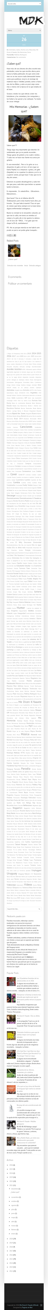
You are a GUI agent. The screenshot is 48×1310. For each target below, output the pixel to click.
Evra (32, 566)
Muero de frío (36, 729)
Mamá (23, 683)
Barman (17, 408)
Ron (13, 816)
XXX (18, 898)
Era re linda (24, 558)
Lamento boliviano (35, 652)
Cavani (30, 432)
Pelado (39, 774)
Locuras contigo (26, 668)
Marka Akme (19, 691)
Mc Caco (36, 696)
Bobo (10, 416)
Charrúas (14, 443)
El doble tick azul (27, 527)
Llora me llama (11, 665)
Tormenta (38, 857)
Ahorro (37, 374)
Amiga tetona (11, 385)
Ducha (9, 519)
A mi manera (36, 361)
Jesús (34, 621)
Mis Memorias (22, 52)
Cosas (33, 471)
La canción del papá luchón (23, 634)
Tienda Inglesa (36, 855)
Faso (40, 568)
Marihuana (38, 686)
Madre (34, 676)
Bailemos (38, 403)
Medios (32, 710)
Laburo (21, 652)
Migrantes (32, 715)
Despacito (10, 501)
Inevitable (38, 611)
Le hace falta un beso (34, 657)
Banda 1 (30, 406)
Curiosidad (19, 485)
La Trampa (33, 650)
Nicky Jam (33, 740)
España (19, 563)
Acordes (10, 369)
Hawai (21, 600)
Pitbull (21, 782)
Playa (35, 782)
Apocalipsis (10, 393)
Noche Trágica (30, 750)
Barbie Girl (37, 406)
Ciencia (19, 450)
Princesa (31, 792)
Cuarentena (20, 480)
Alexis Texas (29, 380)
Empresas (36, 548)
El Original (30, 535)
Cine (14, 453)
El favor (23, 529)
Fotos (20, 579)
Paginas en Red (27, 1307)
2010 (21, 353)
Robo (26, 813)
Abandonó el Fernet (22, 364)
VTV (28, 893)
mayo (13, 1217)
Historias (27, 602)
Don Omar (25, 516)
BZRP (30, 421)
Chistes (34, 445)
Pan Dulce (30, 763)
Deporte (38, 493)
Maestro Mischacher (13, 678)
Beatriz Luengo (12, 411)
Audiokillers (20, 398)
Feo (40, 571)
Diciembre (21, 506)
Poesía (13, 785)
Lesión (22, 660)
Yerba (32, 898)
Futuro (35, 581)
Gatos (18, 50)
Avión (15, 400)
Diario (16, 506)
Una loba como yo (13, 870)
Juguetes (34, 626)
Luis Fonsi (34, 673)
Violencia (25, 888)
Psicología (24, 798)
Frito (8, 581)
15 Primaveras (16, 353)
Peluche (26, 777)
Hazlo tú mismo (28, 600)
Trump (30, 863)
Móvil (26, 726)
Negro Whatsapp (24, 740)
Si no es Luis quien (18, 831)
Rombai (9, 816)
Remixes (38, 808)
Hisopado (15, 602)
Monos (9, 723)
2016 (9, 356)
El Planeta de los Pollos (22, 537)
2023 (32, 356)
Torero (32, 857)
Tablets (35, 844)
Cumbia (16, 482)
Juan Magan (11, 626)
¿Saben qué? (14, 63)
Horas (15, 605)
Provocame (16, 798)
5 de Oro (13, 359)
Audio (13, 398)
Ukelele (9, 868)
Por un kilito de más (27, 787)
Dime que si (24, 509)
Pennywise (38, 777)
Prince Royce (23, 792)
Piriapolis (15, 782)
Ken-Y (37, 629)
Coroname (18, 471)
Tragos (31, 860)
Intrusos (15, 618)
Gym (27, 594)
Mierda (26, 715)
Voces (8, 890)
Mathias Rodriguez (30, 694)
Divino (9, 514)
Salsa (8, 818)
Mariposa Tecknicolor (29, 689)
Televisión (10, 852)
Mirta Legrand (31, 718)
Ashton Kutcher (17, 395)
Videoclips (11, 884)
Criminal (28, 475)
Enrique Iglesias (29, 553)
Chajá (20, 440)
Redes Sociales (18, 805)
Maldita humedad (18, 681)
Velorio (39, 876)
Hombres (9, 605)
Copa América (28, 469)
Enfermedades (37, 550)
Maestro (38, 676)
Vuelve (36, 893)
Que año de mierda (35, 800)
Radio (19, 803)
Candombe (38, 427)
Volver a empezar (20, 890)
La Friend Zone (17, 642)
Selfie (25, 824)
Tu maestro (25, 865)
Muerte (9, 731)
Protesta (9, 798)
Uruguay (12, 873)
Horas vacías (22, 605)
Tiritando (26, 857)
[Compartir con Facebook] (15, 235)
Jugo (28, 626)
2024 (36, 356)
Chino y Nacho (26, 445)
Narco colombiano (27, 737)
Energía (27, 550)
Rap (34, 803)
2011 (25, 353)
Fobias (9, 579)
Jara (17, 621)
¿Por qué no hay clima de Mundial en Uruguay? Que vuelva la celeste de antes (28, 1088)
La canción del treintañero (23, 637)
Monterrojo (22, 723)
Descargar (11, 495)
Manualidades (37, 683)
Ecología (19, 522)
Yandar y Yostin (25, 898)
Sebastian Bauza (12, 824)
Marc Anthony (18, 686)
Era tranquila (34, 558)
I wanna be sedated (32, 608)
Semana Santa (32, 824)
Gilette (18, 586)
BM (8, 416)
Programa (10, 795)
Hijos (35, 600)
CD (34, 432)
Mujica (32, 731)
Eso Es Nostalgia (29, 560)
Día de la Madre (23, 501)
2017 (14, 356)
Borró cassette (37, 416)
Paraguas (38, 766)
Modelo (26, 721)
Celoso (20, 435)
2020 (21, 356)
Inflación (10, 613)
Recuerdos (10, 805)
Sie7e (27, 831)
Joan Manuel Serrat (16, 624)
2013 (29, 353)
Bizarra (34, 413)
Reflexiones (27, 805)
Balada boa (16, 406)
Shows (27, 829)
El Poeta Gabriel (34, 537)
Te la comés (17, 850)
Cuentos (9, 483)
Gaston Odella (36, 584)
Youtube (32, 901)
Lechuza (9, 660)
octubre (14, 1201)
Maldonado (11, 683)
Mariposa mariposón (14, 689)
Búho (17, 421)
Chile (8, 445)
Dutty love (10, 522)
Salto (12, 818)
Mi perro (36, 713)
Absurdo (9, 367)
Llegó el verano (36, 663)
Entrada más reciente (15, 265)
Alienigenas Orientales (22, 382)
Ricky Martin (11, 813)
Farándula (34, 568)
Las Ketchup (23, 655)
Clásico (13, 458)
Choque (21, 448)
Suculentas (10, 842)
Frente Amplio (32, 579)
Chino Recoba (15, 445)
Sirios (35, 837)
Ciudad (19, 453)
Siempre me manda (12, 834)
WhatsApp (38, 895)
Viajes (39, 879)
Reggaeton (17, 808)
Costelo (38, 471)
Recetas (39, 803)
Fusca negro (23, 581)
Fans (28, 568)
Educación (26, 522)
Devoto (15, 501)
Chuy (31, 448)
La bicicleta (16, 631)
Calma (26, 424)
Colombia (9, 461)
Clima (18, 458)
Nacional (34, 734)
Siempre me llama (35, 831)
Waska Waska (30, 895)
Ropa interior (19, 816)
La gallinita (25, 642)
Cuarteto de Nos (36, 480)
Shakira (34, 826)
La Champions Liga (13, 639)
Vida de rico (30, 882)
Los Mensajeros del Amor (26, 670)
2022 (28, 356)
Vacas (8, 876)
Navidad (9, 740)
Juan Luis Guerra (36, 624)
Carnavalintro (37, 430)
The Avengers (36, 852)
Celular (25, 435)
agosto (14, 1205)
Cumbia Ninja (36, 483)
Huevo (14, 608)
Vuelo (31, 893)
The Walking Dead (21, 855)
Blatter (39, 413)
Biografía (28, 413)
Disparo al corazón (35, 511)
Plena (39, 782)
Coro (13, 471)
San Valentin (28, 818)
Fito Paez (34, 576)
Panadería (38, 763)
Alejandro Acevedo (28, 377)
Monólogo (38, 721)
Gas (31, 584)
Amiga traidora (21, 385)
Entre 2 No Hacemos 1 (17, 555)
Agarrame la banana (20, 372)
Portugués (19, 790)
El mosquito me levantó (19, 535)
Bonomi (23, 416)
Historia (21, 602)
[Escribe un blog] (10, 235)
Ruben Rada (33, 816)
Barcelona (10, 408)
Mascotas (32, 50)
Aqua (16, 393)
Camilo (9, 427)
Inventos (26, 618)
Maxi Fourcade (15, 696)
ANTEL (32, 390)
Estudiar (28, 566)
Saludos (21, 818)
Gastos (9, 586)
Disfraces (26, 511)
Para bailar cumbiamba (29, 766)
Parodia (25, 768)
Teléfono (38, 850)
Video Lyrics (37, 882)
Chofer (16, 448)
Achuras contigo (25, 367)
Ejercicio (35, 522)
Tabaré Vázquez (21, 844)
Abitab (39, 364)
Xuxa (15, 898)
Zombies (9, 903)
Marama (9, 686)
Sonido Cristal (31, 839)
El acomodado (30, 524)
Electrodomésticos (12, 545)
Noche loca (21, 750)
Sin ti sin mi (28, 837)
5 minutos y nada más (31, 359)
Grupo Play (17, 592)
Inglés (15, 613)
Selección (20, 824)
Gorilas (22, 589)
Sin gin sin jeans (36, 834)
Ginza (30, 586)
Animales (12, 50)
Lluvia (29, 665)
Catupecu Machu (23, 432)
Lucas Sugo (10, 673)
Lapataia (9, 655)
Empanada (29, 548)
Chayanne (20, 443)
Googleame (15, 589)
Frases (25, 579)
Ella (19, 545)
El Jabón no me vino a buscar (30, 532)
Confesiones (10, 466)
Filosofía (13, 576)
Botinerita (10, 419)
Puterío (26, 800)
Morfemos (38, 723)
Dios (21, 511)
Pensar (18, 779)
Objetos (28, 753)
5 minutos (20, 359)
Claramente (17, 456)
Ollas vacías (22, 758)
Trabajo (25, 860)
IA (40, 608)
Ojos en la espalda (32, 755)
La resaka (17, 650)
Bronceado (33, 419)
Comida (19, 461)
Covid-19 (21, 475)
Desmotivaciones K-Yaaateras (30, 498)
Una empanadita (36, 868)
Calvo (30, 424)
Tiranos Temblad (16, 857)
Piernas (9, 782)
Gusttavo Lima (21, 594)
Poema (9, 785)
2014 (34, 353)
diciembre (14, 1189)
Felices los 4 (35, 571)
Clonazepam (24, 458)
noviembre (15, 1197)
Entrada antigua (35, 265)
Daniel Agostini (32, 488)
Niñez (39, 740)
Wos (12, 898)
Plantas (26, 782)
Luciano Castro (19, 673)
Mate (14, 694)
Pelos (21, 777)
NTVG (23, 753)
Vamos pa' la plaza (26, 876)
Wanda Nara (22, 895)
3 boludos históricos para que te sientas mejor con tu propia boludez (28, 1034)
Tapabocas (28, 847)
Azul (29, 400)
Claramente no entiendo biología (31, 456)
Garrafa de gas (24, 584)
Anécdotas (10, 390)
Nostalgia (10, 753)
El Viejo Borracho (31, 540)
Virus (31, 887)
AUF (25, 398)
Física (28, 576)
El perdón (37, 535)
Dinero (9, 511)
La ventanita (15, 652)
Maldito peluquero (34, 681)
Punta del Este (19, 800)
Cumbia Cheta (26, 483)
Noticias (17, 753)
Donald (32, 516)
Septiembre (10, 826)
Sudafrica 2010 (19, 842)
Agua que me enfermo (34, 372)
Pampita (23, 763)
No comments (21, 57)
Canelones (10, 430)
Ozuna (13, 760)
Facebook (10, 568)
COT (8, 475)
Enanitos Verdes (17, 550)
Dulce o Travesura (28, 519)
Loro (27, 50)
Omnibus (29, 758)
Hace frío (38, 594)
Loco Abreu (17, 668)
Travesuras (37, 860)
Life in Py (16, 663)
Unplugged (36, 870)
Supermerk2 (10, 844)
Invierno (32, 618)
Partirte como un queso (21, 772)
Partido (34, 769)
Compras (28, 463)
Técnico (25, 850)
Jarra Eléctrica (27, 621)
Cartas (15, 432)
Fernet (15, 573)
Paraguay (10, 769)
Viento (35, 885)
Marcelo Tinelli (29, 686)
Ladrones (27, 652)
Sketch (9, 839)
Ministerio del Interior (15, 718)
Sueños (27, 842)
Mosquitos (17, 726)
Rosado (26, 816)
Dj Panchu (24, 514)
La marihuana (11, 644)
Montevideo (30, 723)
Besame (39, 411)
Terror (27, 852)
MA (25, 676)
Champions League (35, 440)
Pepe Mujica (32, 779)
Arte (40, 393)
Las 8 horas (15, 655)
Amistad (34, 385)
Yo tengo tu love (24, 901)
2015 (39, 353)
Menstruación (14, 713)
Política (35, 784)
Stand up (38, 839)
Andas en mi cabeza (20, 387)
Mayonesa (23, 696)
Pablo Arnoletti (20, 760)
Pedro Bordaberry (21, 774)
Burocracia (22, 421)
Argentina (33, 393)
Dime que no (15, 509)
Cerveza (30, 438)
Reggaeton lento (29, 808)
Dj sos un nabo (35, 514)
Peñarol (24, 779)
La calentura (25, 631)
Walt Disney (14, 895)
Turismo (33, 865)
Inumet (20, 618)
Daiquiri (35, 485)
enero (13, 1234)
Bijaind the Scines (18, 413)
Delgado (17, 493)
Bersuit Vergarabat (30, 411)
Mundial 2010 (11, 735)
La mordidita (20, 644)
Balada (9, 406)
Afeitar (39, 369)
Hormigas (29, 605)
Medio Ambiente (24, 710)
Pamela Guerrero (13, 763)
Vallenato (18, 876)
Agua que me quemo (13, 374)
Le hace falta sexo (21, 657)
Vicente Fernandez (17, 882)
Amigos (28, 385)
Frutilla (17, 581)
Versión (35, 879)
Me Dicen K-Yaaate (29, 702)
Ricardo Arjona (25, 811)
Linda (25, 663)
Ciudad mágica (36, 453)
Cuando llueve (11, 477)
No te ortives (11, 748)
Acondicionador (36, 367)
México (31, 713)
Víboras (9, 882)
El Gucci (37, 529)
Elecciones (27, 542)
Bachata (35, 400)
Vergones (29, 879)
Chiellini (38, 443)
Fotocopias (14, 579)
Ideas (8, 611)
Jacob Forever (11, 621)
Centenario (31, 435)
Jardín (20, 621)
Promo (31, 795)
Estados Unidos (32, 563)
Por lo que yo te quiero (14, 787)
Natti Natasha (37, 737)
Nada (39, 735)
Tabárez (30, 844)
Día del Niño (31, 503)
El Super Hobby (15, 540)
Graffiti (27, 589)
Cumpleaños (11, 485)
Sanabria (34, 818)
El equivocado (16, 529)
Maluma (18, 683)
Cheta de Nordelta (29, 443)
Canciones (26, 427)
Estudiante (20, 566)
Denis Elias (31, 493)
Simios (21, 834)
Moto (22, 726)
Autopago (10, 400)
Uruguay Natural (24, 874)
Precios (34, 790)
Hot (34, 605)
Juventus (17, 629)
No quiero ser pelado (22, 745)
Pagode (27, 760)
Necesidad (16, 740)
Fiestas (21, 573)
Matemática (20, 694)
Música (25, 734)
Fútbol (30, 581)
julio (13, 1209)
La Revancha (25, 650)
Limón (21, 663)
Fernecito (10, 573)
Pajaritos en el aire (35, 760)
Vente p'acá (10, 879)
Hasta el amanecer (29, 597)
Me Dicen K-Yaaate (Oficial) (29, 1305)
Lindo (29, 663)
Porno (13, 790)
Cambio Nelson (36, 424)
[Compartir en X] (12, 235)
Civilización (10, 456)
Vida (25, 882)
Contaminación (18, 469)
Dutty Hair (38, 519)
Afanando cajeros (31, 369)
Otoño (9, 760)
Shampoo (14, 829)
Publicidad (32, 798)
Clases (9, 458)
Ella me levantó (26, 545)
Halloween (10, 597)
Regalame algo (37, 805)
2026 (8, 359)
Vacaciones (37, 874)
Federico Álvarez (26, 571)
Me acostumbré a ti (17, 699)
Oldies (17, 758)
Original (35, 758)
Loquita (34, 668)
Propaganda (37, 795)
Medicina (15, 710)
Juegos (24, 626)
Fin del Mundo (21, 576)
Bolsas (19, 416)
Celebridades (14, 435)
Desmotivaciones (13, 498)
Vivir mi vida (37, 888)
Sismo (39, 837)
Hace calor (32, 594)
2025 (39, 356)
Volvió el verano (16, 893)
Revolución (16, 811)
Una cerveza (27, 868)
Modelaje (19, 721)
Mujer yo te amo (18, 731)
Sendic (39, 824)
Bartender (29, 408)
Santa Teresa (15, 821)
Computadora (37, 463)
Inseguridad (22, 613)
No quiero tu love (35, 745)
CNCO (30, 458)
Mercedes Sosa (23, 713)
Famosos (22, 568)
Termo (15, 852)
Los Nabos (37, 670)
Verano (16, 879)
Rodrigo (38, 813)
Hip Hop (9, 602)
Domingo (18, 516)
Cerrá (25, 438)
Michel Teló (19, 715)
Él (39, 522)
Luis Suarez (19, 675)
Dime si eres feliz (35, 509)
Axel (19, 400)
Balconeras (23, 406)
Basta (34, 408)
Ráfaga (28, 803)
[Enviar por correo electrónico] (8, 235)
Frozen (12, 581)
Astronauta (25, 395)
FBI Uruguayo (16, 571)
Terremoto (21, 852)
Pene (31, 777)
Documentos (11, 516)
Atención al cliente (35, 395)
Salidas (39, 816)
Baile (33, 403)
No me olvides (11, 742)
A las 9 (20, 361)
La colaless (23, 639)
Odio (32, 753)
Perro (29, 52)
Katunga (31, 629)
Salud (16, 818)
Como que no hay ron (29, 461)
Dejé (12, 493)
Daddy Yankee (28, 485)
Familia (16, 568)
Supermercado (36, 842)
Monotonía (15, 723)
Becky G (20, 411)
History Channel (36, 602)
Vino (20, 888)
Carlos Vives (23, 430)
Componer (20, 463)
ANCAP (9, 387)
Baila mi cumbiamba (18, 403)
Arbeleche (22, 393)
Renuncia (9, 811)
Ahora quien (31, 374)
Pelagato (9, 777)
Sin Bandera (27, 834)
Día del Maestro (21, 503)
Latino (30, 655)
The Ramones (11, 855)
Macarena (29, 676)
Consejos (18, 466)
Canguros (16, 430)
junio (13, 1213)
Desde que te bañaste (34, 496)
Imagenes (14, 611)
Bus (27, 421)
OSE (40, 758)
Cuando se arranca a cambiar (25, 477)
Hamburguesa (19, 597)
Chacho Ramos (13, 440)
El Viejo (23, 540)
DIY (13, 514)
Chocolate (10, 448)
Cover (13, 474)
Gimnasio (24, 586)
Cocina (39, 458)
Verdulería (23, 879)
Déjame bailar (32, 490)
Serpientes (21, 826)
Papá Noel (18, 766)
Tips (8, 857)
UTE (32, 874)
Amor (39, 385)
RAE (23, 803)
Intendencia (25, 616)
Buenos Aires (11, 421)
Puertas (39, 798)
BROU (39, 419)
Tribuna (9, 863)
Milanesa (38, 715)
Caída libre (21, 424)
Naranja (19, 737)
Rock (34, 813)
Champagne (25, 440)
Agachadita (10, 372)
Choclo (39, 445)
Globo (34, 586)
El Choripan (17, 527)
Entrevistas (15, 558)
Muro (18, 735)
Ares (27, 393)
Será (16, 826)
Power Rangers (27, 790)
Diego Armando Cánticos (33, 506)
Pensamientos (11, 779)
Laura (34, 655)
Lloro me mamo (21, 665)
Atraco (9, 398)
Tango (14, 847)
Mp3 (31, 726)
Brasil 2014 (18, 419)
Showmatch (21, 829)
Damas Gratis (23, 488)
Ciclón (35, 448)
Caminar (15, 427)
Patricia (13, 774)
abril (13, 1222)
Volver (12, 890)
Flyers (39, 576)
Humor (23, 50)
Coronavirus (26, 471)
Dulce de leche (16, 519)
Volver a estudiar (31, 890)
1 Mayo (9, 353)
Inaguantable (23, 611)
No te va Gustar (21, 748)
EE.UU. (31, 522)
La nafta (36, 644)
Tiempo (29, 855)
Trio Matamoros (17, 863)
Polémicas (29, 785)
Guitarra (37, 591)
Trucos (25, 863)
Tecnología (31, 850)
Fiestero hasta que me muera (32, 573)
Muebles (17, 729)
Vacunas (12, 876)
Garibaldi (17, 584)
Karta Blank (24, 629)
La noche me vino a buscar (31, 647)
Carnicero (10, 432)
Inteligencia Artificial (13, 616)
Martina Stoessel (29, 691)
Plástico (31, 782)
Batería (39, 408)
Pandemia (10, 766)
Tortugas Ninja (11, 860)
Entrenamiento (30, 555)
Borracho (29, 416)
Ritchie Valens (20, 813)
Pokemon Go (20, 785)
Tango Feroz (20, 847)
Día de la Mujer (34, 501)
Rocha (30, 813)
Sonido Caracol (21, 839)
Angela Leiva (19, 390)
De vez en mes (17, 490)
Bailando (28, 403)
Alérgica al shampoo (18, 380)
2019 (17, 356)
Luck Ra (27, 673)
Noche (15, 750)
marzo (13, 1226)
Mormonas (10, 726)
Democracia (24, 493)
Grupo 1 (33, 589)
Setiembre (28, 826)
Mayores (30, 696)
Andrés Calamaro (35, 387)
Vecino (35, 876)
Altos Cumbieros (35, 382)
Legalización (16, 660)
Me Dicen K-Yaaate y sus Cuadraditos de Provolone (23, 705)
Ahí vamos (23, 374)
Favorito (9, 571)
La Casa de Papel (36, 637)
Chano (9, 443)
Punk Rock (10, 800)
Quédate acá (11, 803)
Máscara (39, 691)
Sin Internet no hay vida (15, 837)
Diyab (17, 514)
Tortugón (19, 860)
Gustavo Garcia (12, 594)
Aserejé (9, 395)
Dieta (8, 509)
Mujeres (27, 731)
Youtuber (38, 901)
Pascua (31, 772)
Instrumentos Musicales (33, 613)
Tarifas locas (35, 847)
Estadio (25, 563)
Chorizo (26, 448)
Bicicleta (9, 413)
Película (15, 777)
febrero (14, 1230)
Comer (15, 461)
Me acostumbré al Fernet (31, 699)
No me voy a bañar (22, 742)
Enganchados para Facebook (15, 553)
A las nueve (27, 361)
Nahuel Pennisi (11, 737)
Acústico (18, 369)
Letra (26, 660)
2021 (25, 356)
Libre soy (31, 660)
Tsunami (36, 863)
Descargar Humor (21, 496)
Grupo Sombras (27, 592)
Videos (28, 884)
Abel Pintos (32, 364)
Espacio (14, 563)
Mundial (38, 731)
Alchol (20, 377)
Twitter (39, 865)
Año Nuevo (37, 390)
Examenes (37, 566)
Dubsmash (38, 516)
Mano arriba (29, 683)
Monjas (32, 721)
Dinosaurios (15, 511)
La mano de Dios (35, 642)
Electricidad (37, 542)
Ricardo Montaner (35, 811)
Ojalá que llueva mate (20, 755)
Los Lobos (15, 670)
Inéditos (31, 611)
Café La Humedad (12, 424)
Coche (35, 458)
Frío (40, 579)
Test (30, 852)
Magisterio (34, 678)
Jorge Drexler (26, 624)
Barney (23, 408)
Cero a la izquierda (17, 438)
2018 (11, 1247)
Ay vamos (24, 400)
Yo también (37, 898)
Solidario (14, 839)
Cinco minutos (26, 450)
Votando (23, 893)
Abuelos (15, 367)
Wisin (8, 898)
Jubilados (18, 626)
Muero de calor (26, 729)
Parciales (17, 769)
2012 (11, 1271)
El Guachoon (30, 529)
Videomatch (20, 885)
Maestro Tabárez (25, 678)
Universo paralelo (25, 870)
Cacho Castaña (36, 421)
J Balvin (38, 618)
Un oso (21, 868)
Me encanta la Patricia (27, 707)
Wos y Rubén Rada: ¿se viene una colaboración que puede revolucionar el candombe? (28, 1140)
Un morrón (15, 868)
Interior (32, 616)
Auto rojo (31, 398)
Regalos (9, 808)
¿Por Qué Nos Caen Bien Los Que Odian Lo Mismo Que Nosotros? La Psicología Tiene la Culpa (29, 1053)
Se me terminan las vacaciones (30, 821)
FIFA (8, 576)
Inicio (26, 265)
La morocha (28, 644)
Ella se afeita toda (18, 548)
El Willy (19, 542)
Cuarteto (27, 480)
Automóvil (38, 398)
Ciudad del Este (27, 453)
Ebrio (15, 522)
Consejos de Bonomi (27, 466)
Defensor (25, 490)
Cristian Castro (36, 475)
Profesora (38, 792)
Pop (39, 784)
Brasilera (26, 419)
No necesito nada (33, 742)
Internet (9, 618)
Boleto (15, 416)
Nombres (38, 750)
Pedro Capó (32, 774)
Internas (38, 616)
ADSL (24, 369)
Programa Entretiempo (21, 795)
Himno (39, 600)
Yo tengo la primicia (13, 901)
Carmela (30, 430)
